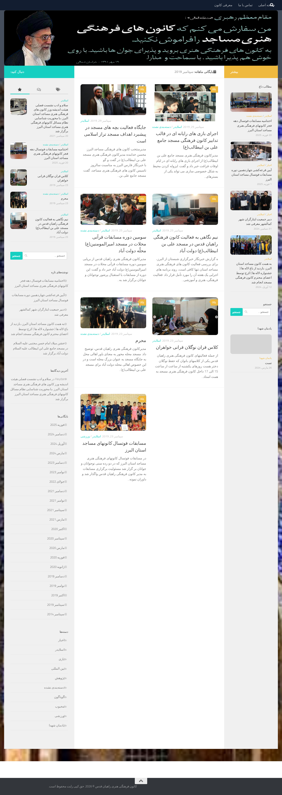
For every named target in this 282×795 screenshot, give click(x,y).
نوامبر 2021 (57, 500)
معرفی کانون (223, 5)
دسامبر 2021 (56, 491)
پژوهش (59, 678)
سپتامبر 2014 (55, 614)
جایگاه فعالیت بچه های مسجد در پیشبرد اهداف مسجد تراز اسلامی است (115, 134)
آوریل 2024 (57, 444)
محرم (140, 340)
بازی (61, 659)
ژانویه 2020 (57, 567)
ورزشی (85, 436)
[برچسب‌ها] (58, 89)
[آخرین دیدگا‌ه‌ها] (39, 89)
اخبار (61, 640)
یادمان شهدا (56, 725)
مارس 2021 (56, 519)
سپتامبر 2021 (55, 510)
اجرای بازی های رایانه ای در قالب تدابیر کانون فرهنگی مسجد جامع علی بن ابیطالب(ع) (187, 140)
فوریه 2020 (57, 557)
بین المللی (57, 668)
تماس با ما (245, 5)
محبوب (59, 706)
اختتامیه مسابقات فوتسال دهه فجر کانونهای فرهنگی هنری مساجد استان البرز (49, 153)
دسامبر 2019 (56, 576)
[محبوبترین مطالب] (20, 89)
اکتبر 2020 (57, 529)
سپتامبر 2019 (55, 605)
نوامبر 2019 (57, 586)
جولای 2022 (56, 481)
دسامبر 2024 (56, 434)
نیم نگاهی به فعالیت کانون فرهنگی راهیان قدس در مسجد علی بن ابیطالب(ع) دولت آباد (185, 244)
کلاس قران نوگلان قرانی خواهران (187, 347)
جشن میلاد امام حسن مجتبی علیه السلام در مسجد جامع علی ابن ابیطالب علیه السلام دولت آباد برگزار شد (40, 348)
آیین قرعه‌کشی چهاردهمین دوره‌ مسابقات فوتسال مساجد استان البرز (251, 174)
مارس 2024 (56, 453)
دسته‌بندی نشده (161, 127)
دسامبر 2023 (56, 463)
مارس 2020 (56, 548)
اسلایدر (85, 121)
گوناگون (59, 697)
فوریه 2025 (57, 425)
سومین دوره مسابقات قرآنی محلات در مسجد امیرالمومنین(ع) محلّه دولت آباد (115, 244)
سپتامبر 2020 (55, 538)
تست (268, 363)
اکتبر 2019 (57, 595)
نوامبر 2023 (57, 472)
